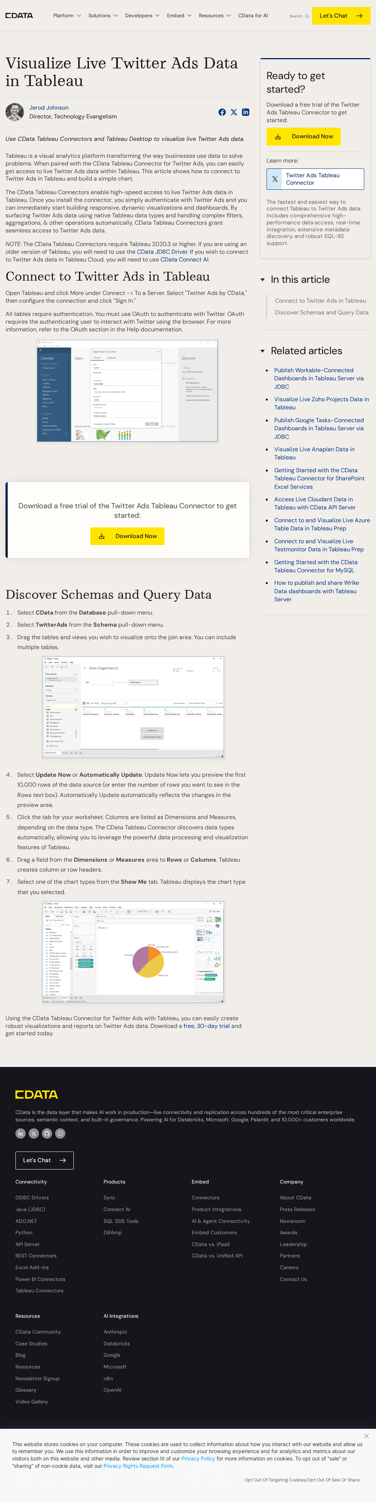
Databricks (117, 1343)
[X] (34, 1133)
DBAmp (113, 1232)
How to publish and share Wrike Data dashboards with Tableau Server (316, 591)
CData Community (38, 1331)
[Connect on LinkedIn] (245, 112)
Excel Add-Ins (32, 1267)
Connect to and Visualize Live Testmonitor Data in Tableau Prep (319, 545)
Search (296, 16)
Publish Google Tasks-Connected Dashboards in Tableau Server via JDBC (319, 428)
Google (112, 1355)
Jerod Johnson (49, 107)
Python (23, 1232)
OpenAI (112, 1390)
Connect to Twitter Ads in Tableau (320, 301)
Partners (290, 1255)
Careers (289, 1267)
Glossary (25, 1390)
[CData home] (25, 15)
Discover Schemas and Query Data (322, 312)
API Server (27, 1244)
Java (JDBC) (30, 1209)
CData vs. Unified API (217, 1255)
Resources (27, 1366)
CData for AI (253, 15)
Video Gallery (31, 1401)
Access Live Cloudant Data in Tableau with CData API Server (315, 503)
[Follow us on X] (234, 112)
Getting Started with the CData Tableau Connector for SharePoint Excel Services (319, 478)
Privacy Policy (198, 1458)
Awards (288, 1232)
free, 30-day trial (207, 1026)
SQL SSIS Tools (121, 1221)
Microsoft (115, 1366)
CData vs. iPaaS (211, 1244)
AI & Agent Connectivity (221, 1221)
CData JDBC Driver (162, 252)
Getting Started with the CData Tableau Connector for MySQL (316, 566)
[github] (47, 1133)
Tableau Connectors (39, 1290)
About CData (295, 1197)
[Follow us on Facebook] (222, 112)
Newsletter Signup (37, 1378)
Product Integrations (216, 1209)
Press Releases (297, 1209)
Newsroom (293, 1221)
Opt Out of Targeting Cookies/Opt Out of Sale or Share (302, 1480)
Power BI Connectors (40, 1279)
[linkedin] (20, 1133)
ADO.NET (26, 1221)
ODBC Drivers (32, 1197)
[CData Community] (60, 1133)
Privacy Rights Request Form (138, 1466)
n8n (108, 1378)
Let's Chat (333, 15)
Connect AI (117, 1209)
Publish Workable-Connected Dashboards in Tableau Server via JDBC (319, 378)
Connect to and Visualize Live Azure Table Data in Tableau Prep (322, 524)
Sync (109, 1197)
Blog (20, 1355)
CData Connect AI (184, 259)
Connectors (206, 1197)
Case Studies (31, 1343)
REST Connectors (36, 1255)
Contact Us (293, 1279)
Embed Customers (214, 1232)
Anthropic (115, 1331)
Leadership (293, 1244)
